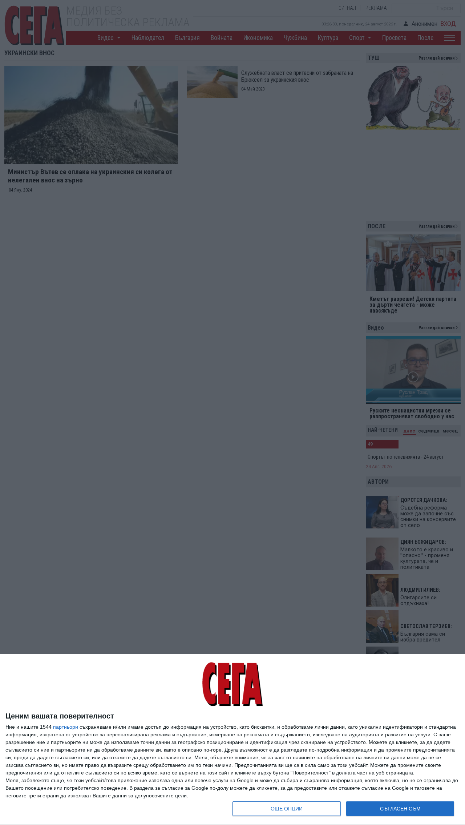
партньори (65, 726)
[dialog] (232, 740)
